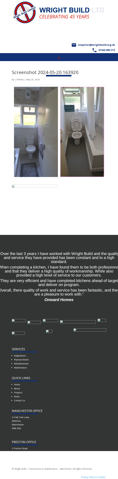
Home (17, 384)
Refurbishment (21, 363)
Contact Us (19, 400)
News (17, 396)
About (17, 388)
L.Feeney (19, 79)
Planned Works (21, 359)
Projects (18, 392)
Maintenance (20, 367)
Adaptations (20, 355)
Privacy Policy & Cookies (93, 477)
